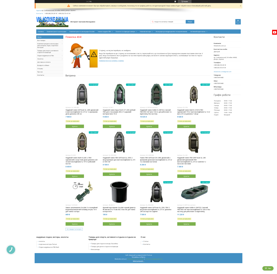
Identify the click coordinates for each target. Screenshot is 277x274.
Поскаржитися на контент (135, 259)
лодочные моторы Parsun (48, 244)
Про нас (40, 72)
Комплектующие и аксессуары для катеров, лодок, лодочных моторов (47, 45)
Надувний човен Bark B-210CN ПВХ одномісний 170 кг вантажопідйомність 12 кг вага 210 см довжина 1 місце (193, 112)
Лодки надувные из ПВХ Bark (49, 247)
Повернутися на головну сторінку (111, 61)
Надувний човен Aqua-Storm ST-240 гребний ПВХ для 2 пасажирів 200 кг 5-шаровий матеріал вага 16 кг (119, 112)
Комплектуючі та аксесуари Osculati (82, 32)
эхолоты (42, 241)
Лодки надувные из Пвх (45, 56)
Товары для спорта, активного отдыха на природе (47, 51)
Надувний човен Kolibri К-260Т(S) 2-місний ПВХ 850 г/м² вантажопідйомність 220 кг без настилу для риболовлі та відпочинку (193, 209)
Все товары (41, 40)
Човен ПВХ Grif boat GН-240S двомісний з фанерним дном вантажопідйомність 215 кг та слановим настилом (156, 160)
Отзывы (40, 69)
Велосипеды (95, 249)
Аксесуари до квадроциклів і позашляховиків (171, 32)
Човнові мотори (145, 32)
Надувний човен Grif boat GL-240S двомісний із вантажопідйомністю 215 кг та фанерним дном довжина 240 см (82, 112)
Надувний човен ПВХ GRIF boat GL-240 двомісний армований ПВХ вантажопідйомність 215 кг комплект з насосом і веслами (191, 161)
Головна (41, 32)
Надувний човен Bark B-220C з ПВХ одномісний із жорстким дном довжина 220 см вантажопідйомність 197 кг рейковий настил (81, 161)
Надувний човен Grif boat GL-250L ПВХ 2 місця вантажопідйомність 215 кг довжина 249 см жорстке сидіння (155, 209)
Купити (74, 126)
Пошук (190, 22)
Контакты (40, 75)
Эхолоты (40, 59)
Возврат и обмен (43, 65)
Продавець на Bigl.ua (138, 257)
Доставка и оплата (43, 62)
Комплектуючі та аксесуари (56, 32)
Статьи (145, 241)
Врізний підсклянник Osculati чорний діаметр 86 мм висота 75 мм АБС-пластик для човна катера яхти (119, 209)
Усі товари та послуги (74, 229)
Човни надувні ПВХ (104, 32)
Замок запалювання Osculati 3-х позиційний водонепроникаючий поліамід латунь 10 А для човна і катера (81, 209)
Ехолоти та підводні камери (125, 32)
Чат (269, 268)
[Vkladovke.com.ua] (52, 22)
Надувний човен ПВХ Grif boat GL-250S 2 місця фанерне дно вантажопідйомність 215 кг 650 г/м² (119, 160)
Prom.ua (149, 255)
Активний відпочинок (197, 32)
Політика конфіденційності (153, 259)
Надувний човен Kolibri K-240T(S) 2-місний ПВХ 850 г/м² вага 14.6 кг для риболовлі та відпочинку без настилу (155, 112)
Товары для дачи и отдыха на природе (104, 246)
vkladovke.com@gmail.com (222, 72)
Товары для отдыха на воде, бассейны (104, 244)
